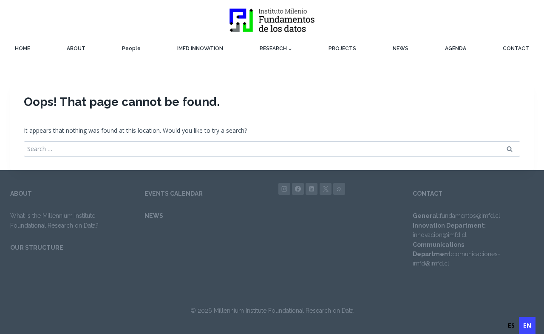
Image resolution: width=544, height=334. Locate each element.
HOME (22, 48)
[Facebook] (298, 189)
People (131, 48)
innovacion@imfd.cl (440, 234)
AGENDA (455, 48)
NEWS (400, 48)
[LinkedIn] (311, 189)
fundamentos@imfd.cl (470, 215)
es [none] (511, 325)
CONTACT (516, 48)
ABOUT (76, 48)
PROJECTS (342, 48)
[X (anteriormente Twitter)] (326, 189)
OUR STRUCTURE (36, 247)
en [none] (527, 325)
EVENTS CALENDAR (173, 193)
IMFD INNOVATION (200, 48)
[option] (511, 325)
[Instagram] (284, 189)
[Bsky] (339, 189)
